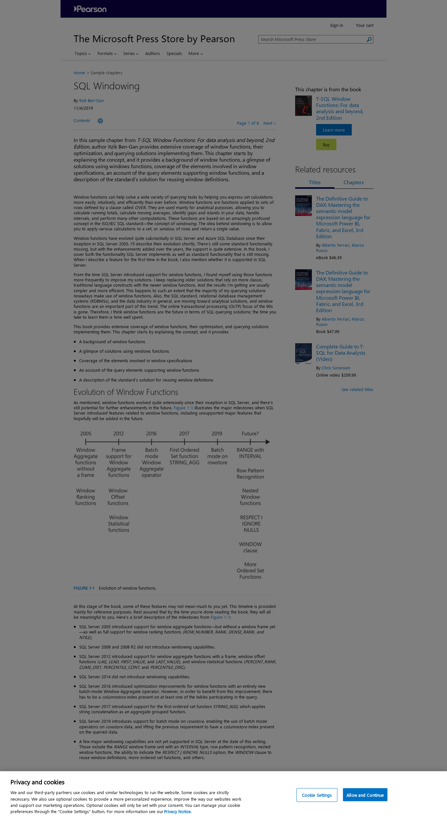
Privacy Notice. (178, 811)
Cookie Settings (317, 795)
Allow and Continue (365, 795)
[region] (223, 794)
